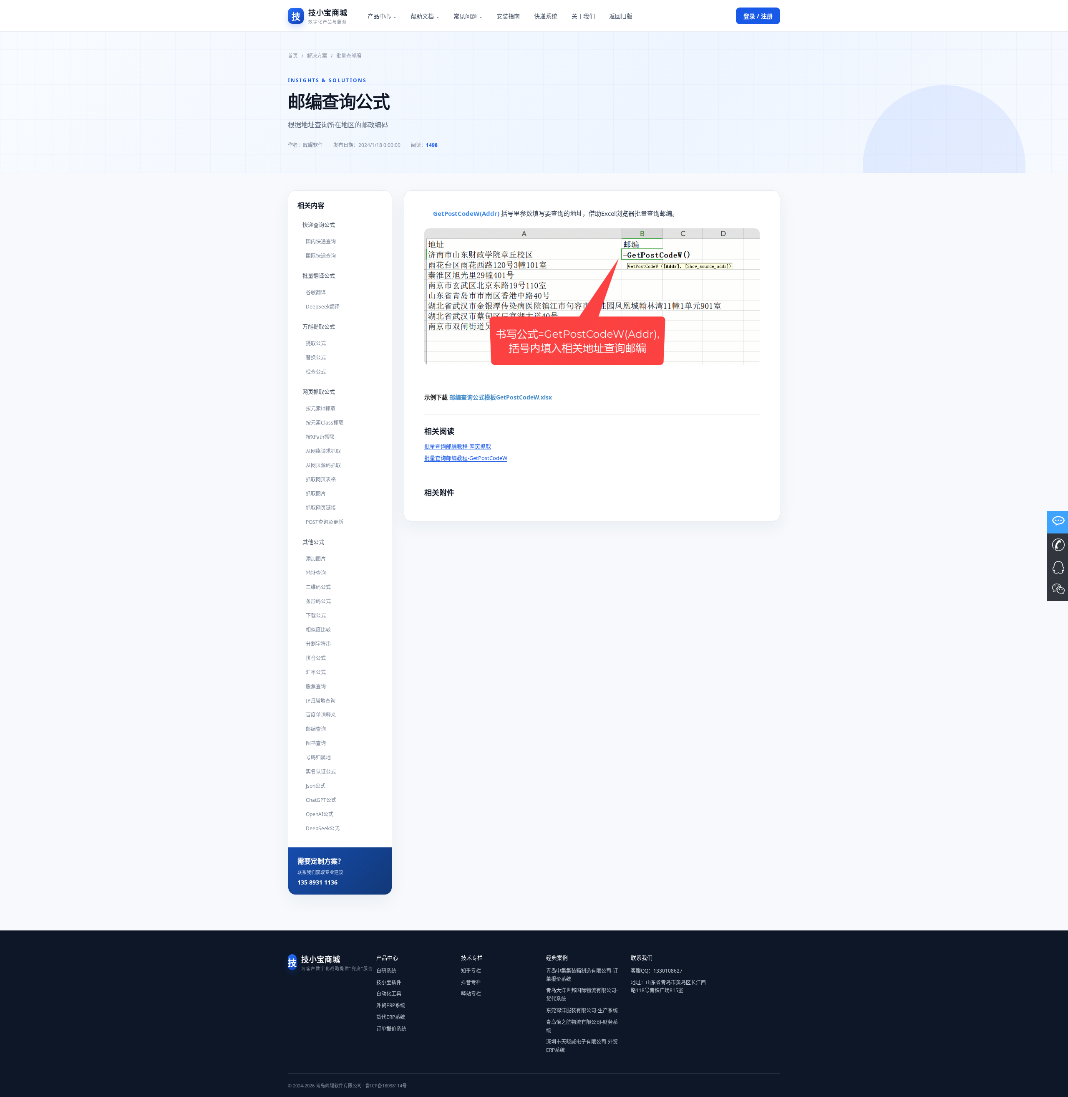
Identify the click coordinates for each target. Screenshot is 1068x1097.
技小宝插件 (388, 982)
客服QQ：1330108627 (657, 970)
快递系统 (545, 16)
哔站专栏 (471, 993)
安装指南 (508, 16)
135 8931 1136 (317, 882)
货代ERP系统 (390, 1017)
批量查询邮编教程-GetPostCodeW (465, 458)
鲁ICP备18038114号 (386, 1085)
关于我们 (583, 16)
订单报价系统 (391, 1028)
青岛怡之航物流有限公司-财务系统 (582, 1026)
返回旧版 (620, 16)
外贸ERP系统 (390, 1005)
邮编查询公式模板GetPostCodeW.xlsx (500, 397)
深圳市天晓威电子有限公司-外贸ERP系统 (582, 1046)
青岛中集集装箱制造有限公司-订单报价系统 (582, 975)
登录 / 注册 (758, 16)
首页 (293, 55)
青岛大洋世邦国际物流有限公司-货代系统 (582, 994)
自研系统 (386, 970)
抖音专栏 (471, 982)
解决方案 (317, 55)
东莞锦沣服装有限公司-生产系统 (582, 1010)
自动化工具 (388, 993)
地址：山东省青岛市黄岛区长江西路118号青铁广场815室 (668, 986)
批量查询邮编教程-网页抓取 (457, 446)
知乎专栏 (471, 970)
